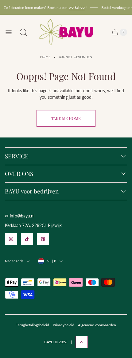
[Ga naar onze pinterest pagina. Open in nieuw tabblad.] (43, 239)
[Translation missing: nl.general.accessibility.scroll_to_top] (82, 342)
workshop (76, 7)
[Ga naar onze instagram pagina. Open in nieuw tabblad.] (11, 239)
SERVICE (17, 156)
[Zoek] (23, 32)
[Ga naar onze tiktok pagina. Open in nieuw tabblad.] (27, 239)
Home (45, 57)
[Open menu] (8, 32)
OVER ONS (19, 173)
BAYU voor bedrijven (32, 191)
